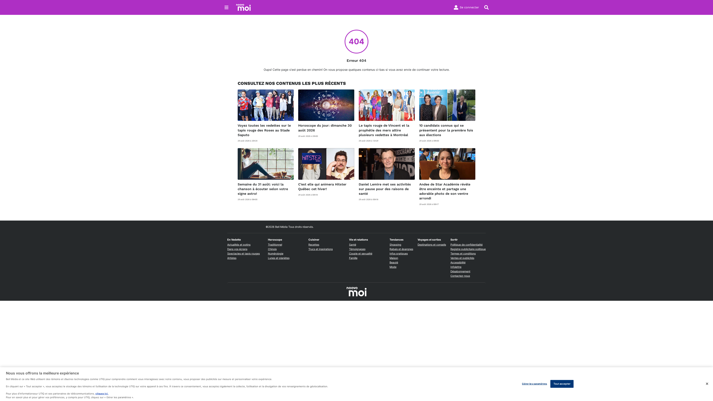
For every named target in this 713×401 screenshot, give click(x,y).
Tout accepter (562, 383)
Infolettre (455, 266)
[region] (356, 384)
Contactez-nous (460, 275)
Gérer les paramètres (534, 383)
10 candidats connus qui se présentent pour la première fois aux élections (446, 130)
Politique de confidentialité (466, 244)
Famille (353, 258)
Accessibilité (457, 262)
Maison (394, 258)
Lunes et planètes (278, 258)
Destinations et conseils (432, 244)
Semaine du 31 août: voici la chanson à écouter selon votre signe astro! (263, 188)
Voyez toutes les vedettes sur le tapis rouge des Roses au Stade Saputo (264, 130)
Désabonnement (460, 271)
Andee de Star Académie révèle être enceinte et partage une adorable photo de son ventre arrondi (444, 191)
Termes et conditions (463, 253)
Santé (352, 244)
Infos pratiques (399, 253)
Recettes (313, 244)
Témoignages (357, 249)
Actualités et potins (238, 244)
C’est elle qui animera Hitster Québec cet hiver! (322, 186)
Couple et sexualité (360, 253)
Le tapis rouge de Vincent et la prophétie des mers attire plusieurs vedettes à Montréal (384, 130)
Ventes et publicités (462, 258)
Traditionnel (275, 244)
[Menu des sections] (226, 7)
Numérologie (275, 253)
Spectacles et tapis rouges (243, 253)
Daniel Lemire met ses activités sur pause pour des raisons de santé (385, 188)
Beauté (394, 262)
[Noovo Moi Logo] (243, 7)
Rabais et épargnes (401, 249)
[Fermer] (707, 384)
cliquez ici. (101, 393)
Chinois (272, 249)
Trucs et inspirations (320, 249)
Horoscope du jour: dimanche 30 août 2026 (325, 127)
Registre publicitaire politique (468, 249)
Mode (393, 266)
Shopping (395, 244)
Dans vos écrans (237, 249)
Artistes (231, 258)
